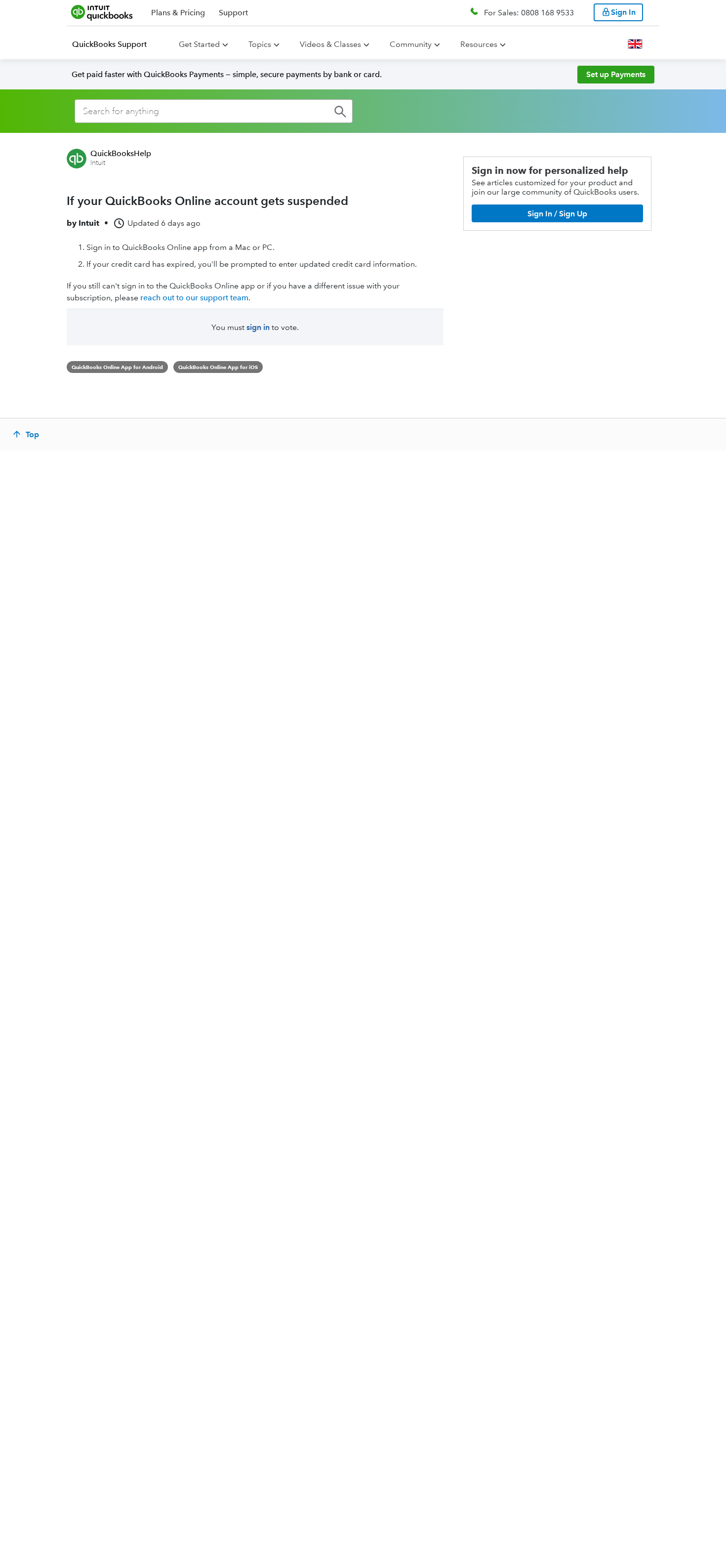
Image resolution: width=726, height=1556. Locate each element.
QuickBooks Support (109, 44)
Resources (478, 44)
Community (411, 44)
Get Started (199, 44)
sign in (258, 327)
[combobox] (214, 111)
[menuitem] (115, 44)
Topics (259, 44)
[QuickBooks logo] (102, 12)
